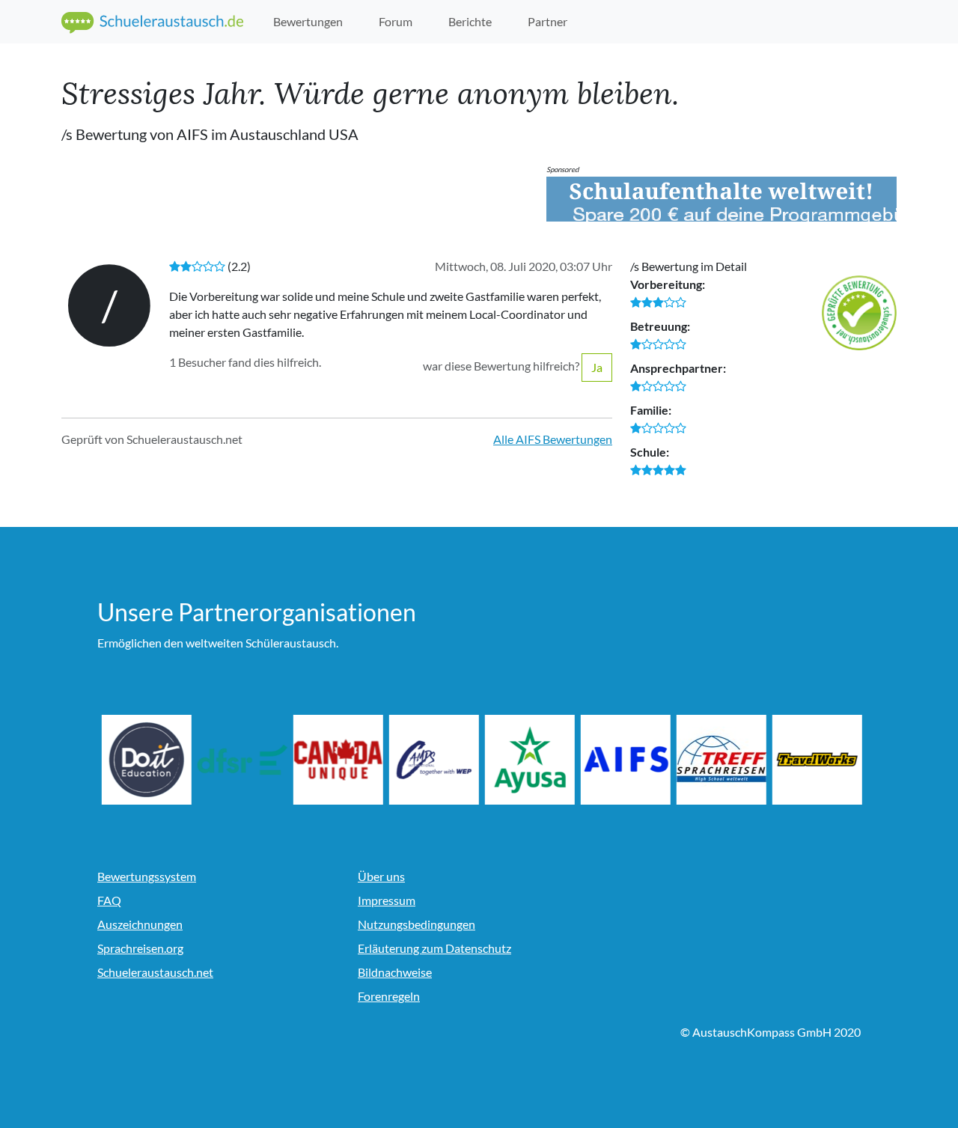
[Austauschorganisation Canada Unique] (373, 760)
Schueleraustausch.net (155, 972)
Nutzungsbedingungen (416, 924)
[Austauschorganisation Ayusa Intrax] (565, 760)
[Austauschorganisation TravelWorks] (852, 760)
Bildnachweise (395, 972)
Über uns (381, 876)
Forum (395, 21)
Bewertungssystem (146, 876)
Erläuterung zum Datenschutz (434, 948)
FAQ (109, 900)
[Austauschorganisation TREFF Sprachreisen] (757, 760)
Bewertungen (308, 21)
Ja (596, 367)
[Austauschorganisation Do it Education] (182, 760)
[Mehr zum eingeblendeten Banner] (721, 199)
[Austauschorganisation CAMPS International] (469, 760)
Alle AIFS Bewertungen (552, 439)
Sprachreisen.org (140, 948)
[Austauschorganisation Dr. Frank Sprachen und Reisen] (278, 760)
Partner (547, 21)
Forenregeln (389, 996)
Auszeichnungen (140, 924)
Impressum (386, 900)
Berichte (470, 21)
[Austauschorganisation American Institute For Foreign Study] (661, 760)
